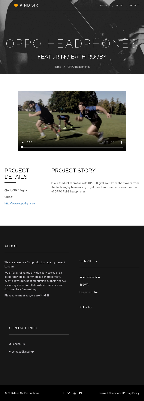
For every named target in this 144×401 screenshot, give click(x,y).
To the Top (86, 307)
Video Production (90, 277)
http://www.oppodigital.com (20, 203)
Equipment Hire (89, 292)
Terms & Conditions (110, 393)
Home (57, 66)
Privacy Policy (131, 393)
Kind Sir (24, 5)
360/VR (84, 284)
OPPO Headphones (79, 66)
